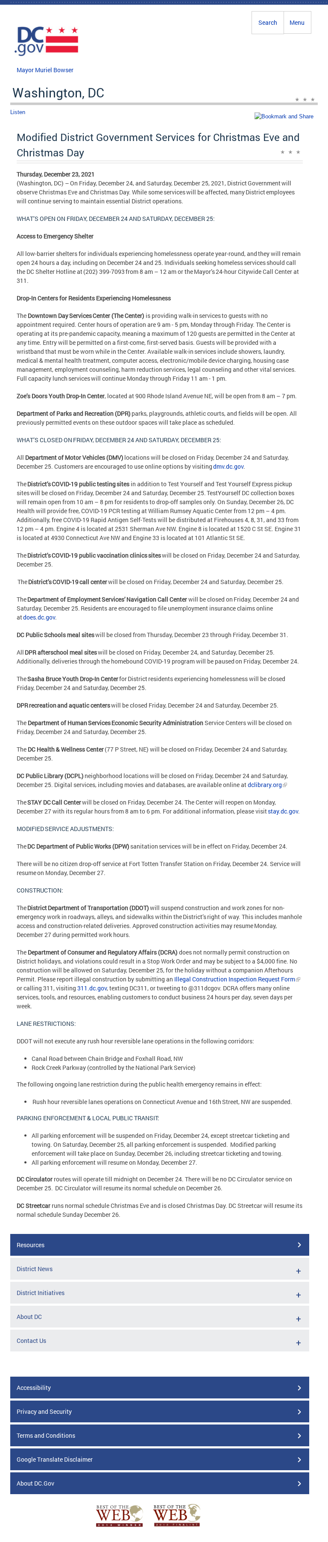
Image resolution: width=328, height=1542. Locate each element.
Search (267, 22)
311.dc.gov (92, 988)
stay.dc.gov (283, 811)
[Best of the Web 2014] (119, 1527)
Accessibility (34, 1387)
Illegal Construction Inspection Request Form (234, 979)
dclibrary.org (265, 785)
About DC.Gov (35, 1483)
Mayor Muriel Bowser (45, 70)
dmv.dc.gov (228, 466)
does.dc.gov (39, 617)
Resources (30, 1245)
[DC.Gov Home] (47, 55)
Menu (297, 22)
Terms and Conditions (46, 1435)
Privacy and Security (44, 1411)
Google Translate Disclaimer (55, 1459)
